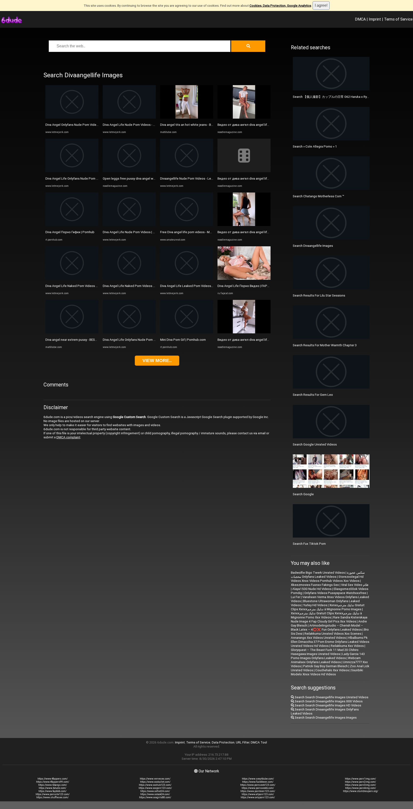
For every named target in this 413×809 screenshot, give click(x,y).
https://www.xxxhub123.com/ (155, 785)
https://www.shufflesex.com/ (52, 797)
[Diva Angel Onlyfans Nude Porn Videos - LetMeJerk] (71, 118)
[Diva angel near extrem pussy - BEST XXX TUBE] (71, 332)
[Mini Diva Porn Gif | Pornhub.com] (186, 332)
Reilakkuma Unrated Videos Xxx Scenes (332, 634)
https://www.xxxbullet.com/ (155, 781)
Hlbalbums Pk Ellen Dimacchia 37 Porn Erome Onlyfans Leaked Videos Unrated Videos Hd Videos (330, 642)
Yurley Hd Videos (315, 605)
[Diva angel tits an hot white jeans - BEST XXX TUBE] (186, 118)
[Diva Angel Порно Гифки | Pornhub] (71, 225)
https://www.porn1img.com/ (360, 778)
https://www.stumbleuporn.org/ (360, 791)
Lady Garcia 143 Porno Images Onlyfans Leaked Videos (328, 656)
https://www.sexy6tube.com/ (258, 778)
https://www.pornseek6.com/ (258, 788)
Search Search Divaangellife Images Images (325, 717)
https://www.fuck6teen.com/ (257, 781)
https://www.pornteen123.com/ (257, 791)
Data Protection (223, 742)
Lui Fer (295, 597)
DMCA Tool (259, 742)
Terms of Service (398, 19)
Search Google (303, 494)
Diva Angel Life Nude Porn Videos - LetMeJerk (135, 125)
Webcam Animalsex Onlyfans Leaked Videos (326, 660)
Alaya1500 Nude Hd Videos (311, 589)
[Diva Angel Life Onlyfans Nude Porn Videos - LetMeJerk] (71, 171)
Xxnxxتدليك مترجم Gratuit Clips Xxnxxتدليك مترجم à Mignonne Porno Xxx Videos (326, 615)
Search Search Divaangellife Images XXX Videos (328, 701)
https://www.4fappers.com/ (53, 778)
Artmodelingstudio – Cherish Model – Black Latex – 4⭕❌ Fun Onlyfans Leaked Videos (327, 627)
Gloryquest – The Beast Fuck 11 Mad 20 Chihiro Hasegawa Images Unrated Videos (325, 652)
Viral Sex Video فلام (354, 585)
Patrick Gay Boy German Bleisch (325, 666)
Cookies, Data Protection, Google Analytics (280, 6)
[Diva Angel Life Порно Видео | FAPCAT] (244, 279)
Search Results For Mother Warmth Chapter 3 (325, 345)
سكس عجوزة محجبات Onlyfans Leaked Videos (328, 575)
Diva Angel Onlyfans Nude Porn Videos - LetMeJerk (81, 125)
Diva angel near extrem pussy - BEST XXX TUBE (78, 340)
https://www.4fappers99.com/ (52, 781)
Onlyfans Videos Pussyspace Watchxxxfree (335, 593)
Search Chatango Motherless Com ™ (318, 196)
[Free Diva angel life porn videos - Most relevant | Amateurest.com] (186, 225)
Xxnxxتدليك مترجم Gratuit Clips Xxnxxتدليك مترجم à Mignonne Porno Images (327, 607)
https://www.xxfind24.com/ (155, 791)
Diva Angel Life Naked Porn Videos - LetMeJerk (79, 286)
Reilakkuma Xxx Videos (347, 646)
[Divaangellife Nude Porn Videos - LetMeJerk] (186, 171)
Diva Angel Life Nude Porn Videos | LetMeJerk (135, 232)
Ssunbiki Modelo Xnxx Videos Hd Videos (327, 672)
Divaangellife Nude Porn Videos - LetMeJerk (191, 178)
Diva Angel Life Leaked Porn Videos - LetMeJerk (194, 286)
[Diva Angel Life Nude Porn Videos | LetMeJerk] (129, 225)
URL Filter (242, 742)
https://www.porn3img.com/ (360, 785)
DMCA (360, 19)
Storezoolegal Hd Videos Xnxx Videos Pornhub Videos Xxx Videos (327, 579)
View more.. (157, 360)
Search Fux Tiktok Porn (309, 544)
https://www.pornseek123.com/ (257, 785)
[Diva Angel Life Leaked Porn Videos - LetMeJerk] (186, 279)
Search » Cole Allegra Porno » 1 (315, 146)
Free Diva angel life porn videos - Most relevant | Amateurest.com (206, 232)
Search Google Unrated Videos (315, 444)
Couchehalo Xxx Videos (332, 670)
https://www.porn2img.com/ (360, 781)
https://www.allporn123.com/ (258, 794)
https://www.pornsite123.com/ (53, 794)
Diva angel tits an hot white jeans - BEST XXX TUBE (196, 125)
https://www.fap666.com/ (52, 791)
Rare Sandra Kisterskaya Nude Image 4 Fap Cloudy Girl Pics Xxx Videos (329, 619)
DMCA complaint (68, 437)
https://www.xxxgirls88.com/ (155, 797)
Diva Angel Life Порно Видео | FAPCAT (245, 286)
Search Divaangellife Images (313, 246)
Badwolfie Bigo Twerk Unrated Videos (318, 573)
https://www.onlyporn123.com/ (258, 797)
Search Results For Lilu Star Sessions (319, 295)
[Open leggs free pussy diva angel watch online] (129, 171)
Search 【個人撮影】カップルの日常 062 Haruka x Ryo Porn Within (339, 97)
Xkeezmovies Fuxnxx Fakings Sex (315, 585)
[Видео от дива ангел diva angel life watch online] (244, 118)
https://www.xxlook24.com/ (155, 794)
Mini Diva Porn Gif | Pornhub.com (183, 340)
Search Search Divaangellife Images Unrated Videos (331, 697)
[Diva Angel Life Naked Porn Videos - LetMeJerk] (71, 279)
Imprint (375, 19)
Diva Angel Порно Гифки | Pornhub (69, 232)
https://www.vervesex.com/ (155, 778)
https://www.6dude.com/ (52, 788)
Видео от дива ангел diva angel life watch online (252, 125)
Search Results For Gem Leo (313, 395)
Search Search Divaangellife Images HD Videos (327, 705)
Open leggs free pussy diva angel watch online (136, 178)
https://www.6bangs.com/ (52, 785)
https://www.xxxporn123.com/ (155, 788)
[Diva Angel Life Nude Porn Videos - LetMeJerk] (129, 118)
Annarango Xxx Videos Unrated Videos (318, 638)
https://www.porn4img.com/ (360, 788)
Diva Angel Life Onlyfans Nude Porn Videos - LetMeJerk (84, 178)
